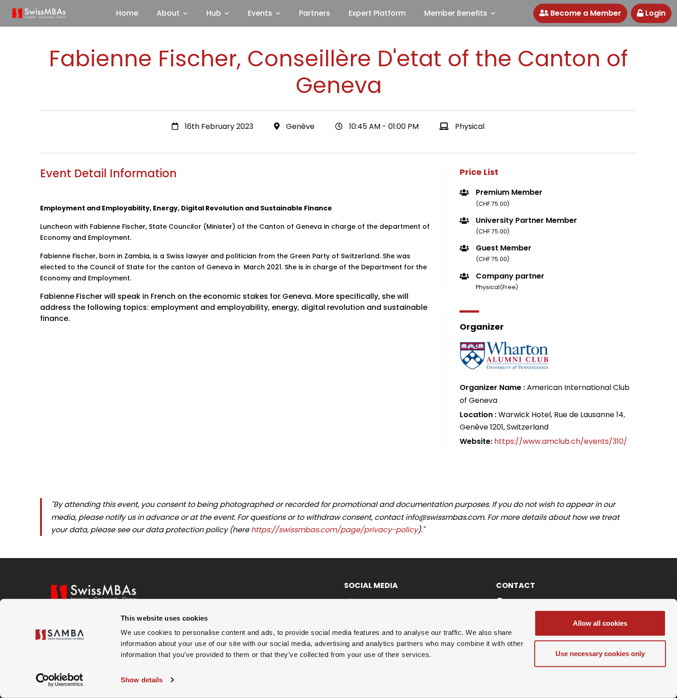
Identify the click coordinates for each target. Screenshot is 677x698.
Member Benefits (455, 13)
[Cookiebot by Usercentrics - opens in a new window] (59, 680)
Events (260, 13)
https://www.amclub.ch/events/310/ (560, 441)
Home (127, 13)
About (168, 13)
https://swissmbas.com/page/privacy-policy (334, 529)
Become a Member (585, 13)
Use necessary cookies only (600, 653)
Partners (314, 13)
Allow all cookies (600, 623)
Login (654, 13)
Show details (142, 680)
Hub (213, 13)
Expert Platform (377, 13)
